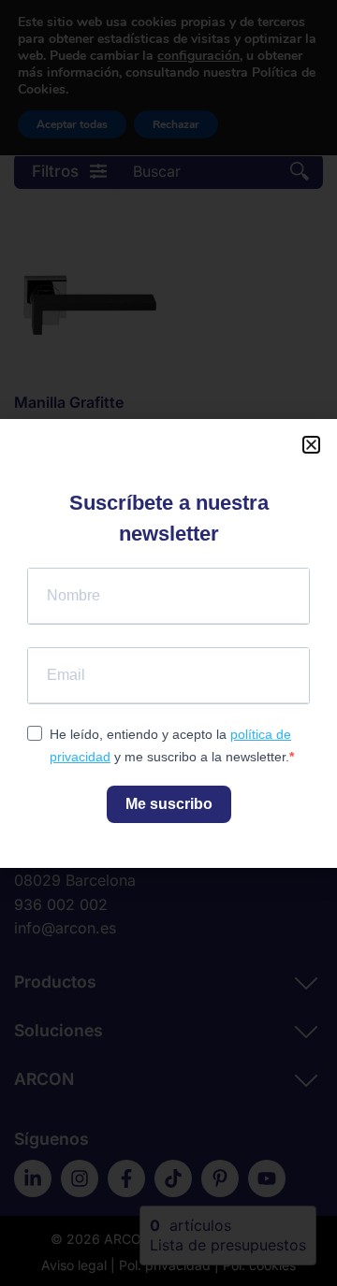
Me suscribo (168, 804)
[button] (311, 445)
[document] (168, 643)
